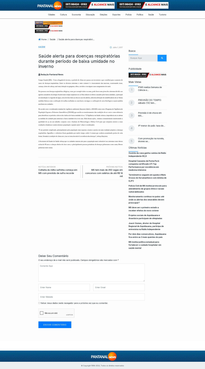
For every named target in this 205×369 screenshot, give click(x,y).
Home (44, 39)
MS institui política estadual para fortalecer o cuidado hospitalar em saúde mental (145, 245)
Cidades (51, 14)
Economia (76, 14)
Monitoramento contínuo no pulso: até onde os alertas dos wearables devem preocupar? (146, 199)
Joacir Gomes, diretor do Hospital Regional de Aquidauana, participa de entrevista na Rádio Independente (146, 226)
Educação (90, 14)
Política (140, 14)
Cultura (63, 14)
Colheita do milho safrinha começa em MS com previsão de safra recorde (57, 170)
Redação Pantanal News (51, 74)
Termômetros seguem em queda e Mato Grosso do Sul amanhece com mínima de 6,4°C (147, 178)
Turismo (162, 14)
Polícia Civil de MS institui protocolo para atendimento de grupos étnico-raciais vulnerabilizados (148, 189)
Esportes (116, 14)
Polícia (128, 14)
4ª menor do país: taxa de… (151, 125)
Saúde (151, 14)
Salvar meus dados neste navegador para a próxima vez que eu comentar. (74, 303)
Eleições (103, 14)
